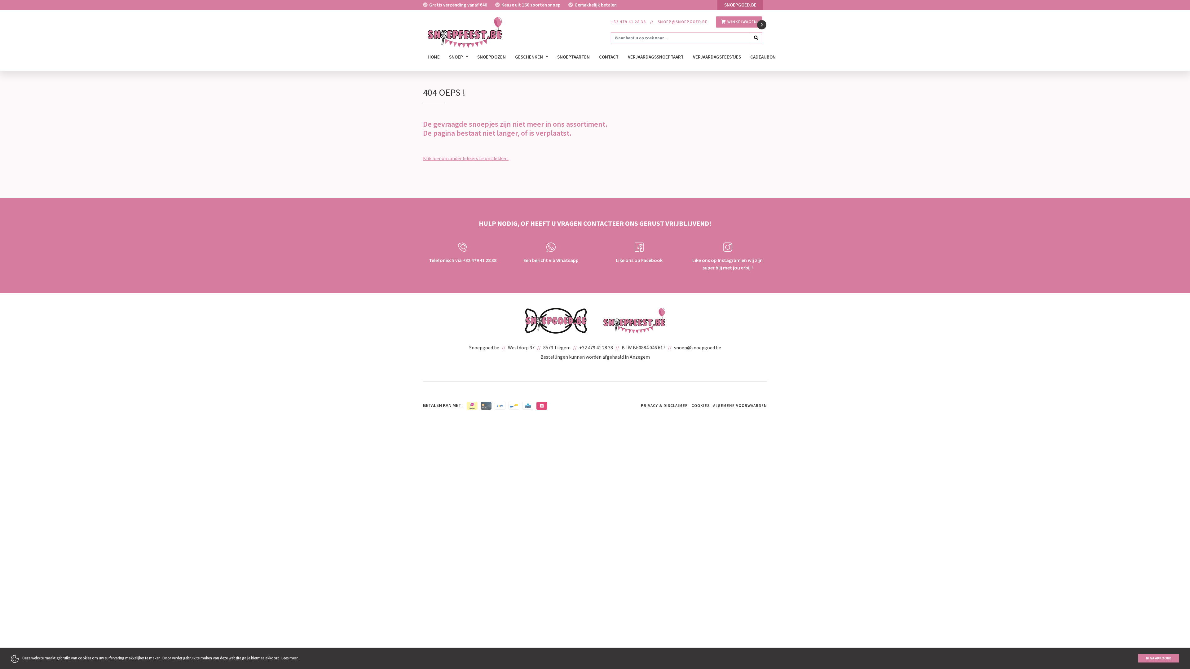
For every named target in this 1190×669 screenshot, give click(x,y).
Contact (609, 57)
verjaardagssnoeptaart (656, 57)
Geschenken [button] (529, 57)
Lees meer (289, 658)
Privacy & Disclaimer (664, 405)
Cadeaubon (763, 57)
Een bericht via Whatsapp (551, 260)
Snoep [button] (456, 57)
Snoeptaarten (573, 57)
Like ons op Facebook (639, 260)
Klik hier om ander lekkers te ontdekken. (466, 158)
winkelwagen (741, 21)
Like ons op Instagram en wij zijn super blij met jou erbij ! (727, 264)
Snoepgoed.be (740, 5)
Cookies (700, 405)
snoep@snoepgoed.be (682, 21)
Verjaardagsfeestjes (717, 57)
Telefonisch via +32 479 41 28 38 (462, 260)
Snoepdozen (491, 57)
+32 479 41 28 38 (628, 21)
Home (434, 57)
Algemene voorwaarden (740, 405)
